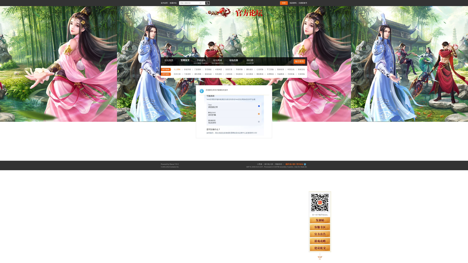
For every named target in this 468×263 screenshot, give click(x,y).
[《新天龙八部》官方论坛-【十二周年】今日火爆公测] (234, 17)
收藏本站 (173, 3)
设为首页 (164, 3)
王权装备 (291, 74)
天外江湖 (177, 74)
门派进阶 (187, 74)
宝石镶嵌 (208, 69)
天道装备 (301, 74)
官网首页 (185, 60)
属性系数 (197, 74)
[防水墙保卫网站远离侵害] (305, 164)
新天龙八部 (268, 164)
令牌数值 (270, 74)
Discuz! (172, 164)
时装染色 (291, 69)
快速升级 (187, 69)
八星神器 (228, 74)
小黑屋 (259, 164)
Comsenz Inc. (174, 167)
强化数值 (239, 74)
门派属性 (197, 69)
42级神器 (218, 69)
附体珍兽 (280, 69)
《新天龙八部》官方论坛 (293, 164)
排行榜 (250, 61)
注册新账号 (303, 3)
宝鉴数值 (280, 74)
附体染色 (301, 69)
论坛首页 (169, 60)
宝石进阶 (218, 74)
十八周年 (177, 69)
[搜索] (207, 3)
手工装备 (270, 69)
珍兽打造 (228, 69)
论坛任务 (233, 60)
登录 (284, 3)
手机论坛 (201, 61)
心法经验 (260, 69)
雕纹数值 (260, 74)
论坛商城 (217, 61)
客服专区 (278, 164)
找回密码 (293, 3)
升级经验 (239, 69)
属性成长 (249, 69)
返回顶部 (320, 256)
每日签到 (299, 61)
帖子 (201, 3)
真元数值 (249, 74)
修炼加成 (208, 74)
